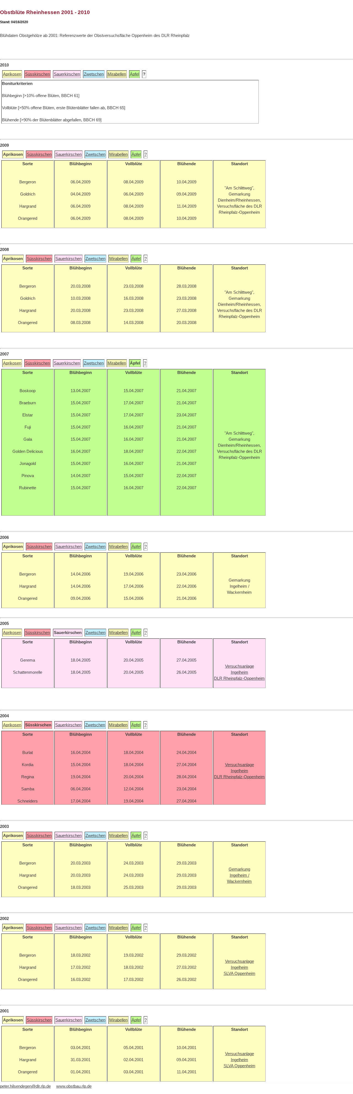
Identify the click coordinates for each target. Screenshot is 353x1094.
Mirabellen (117, 74)
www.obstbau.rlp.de (74, 1086)
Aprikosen (12, 74)
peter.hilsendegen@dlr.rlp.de (25, 1086)
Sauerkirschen (67, 74)
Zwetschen (94, 74)
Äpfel (134, 74)
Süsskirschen (37, 74)
